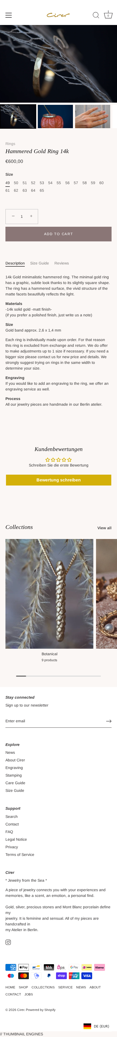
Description (15, 263)
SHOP (23, 987)
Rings (10, 143)
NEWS (81, 987)
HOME (10, 987)
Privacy (11, 847)
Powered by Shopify (41, 1010)
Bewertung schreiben (58, 480)
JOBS (28, 994)
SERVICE (65, 987)
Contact (12, 824)
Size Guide (39, 263)
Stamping (13, 775)
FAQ (9, 832)
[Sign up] (109, 721)
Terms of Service (19, 854)
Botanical (49, 654)
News (10, 752)
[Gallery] (58, 78)
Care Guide (15, 783)
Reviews (61, 263)
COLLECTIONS (43, 987)
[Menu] (9, 15)
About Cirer (15, 760)
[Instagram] (8, 942)
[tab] (17, 263)
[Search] (96, 16)
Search (11, 816)
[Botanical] (49, 594)
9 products (49, 660)
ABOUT (95, 987)
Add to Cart (58, 234)
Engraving (14, 767)
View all (104, 528)
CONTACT (13, 994)
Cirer (20, 1010)
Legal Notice (16, 839)
